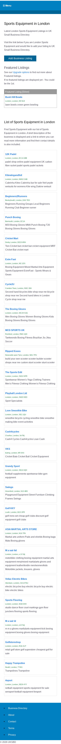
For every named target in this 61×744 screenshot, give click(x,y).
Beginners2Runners (16, 196)
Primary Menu (30, 5)
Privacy (12, 734)
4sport (8, 680)
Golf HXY (10, 508)
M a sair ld (10, 621)
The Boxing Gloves (15, 309)
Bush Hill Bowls (13, 97)
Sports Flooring (13, 600)
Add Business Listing (20, 58)
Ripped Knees (13, 351)
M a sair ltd (11, 550)
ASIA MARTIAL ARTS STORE (21, 529)
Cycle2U (9, 284)
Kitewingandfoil (13, 175)
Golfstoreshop (13, 642)
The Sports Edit (13, 372)
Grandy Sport (12, 466)
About (11, 715)
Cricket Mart (11, 238)
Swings (9, 487)
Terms (11, 728)
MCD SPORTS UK (15, 330)
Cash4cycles (12, 431)
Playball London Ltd (16, 393)
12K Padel (10, 154)
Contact (12, 721)
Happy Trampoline (15, 663)
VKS (7, 449)
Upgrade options (21, 72)
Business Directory (17, 708)
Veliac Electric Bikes (16, 579)
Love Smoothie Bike (16, 410)
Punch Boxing (13, 217)
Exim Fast (10, 259)
